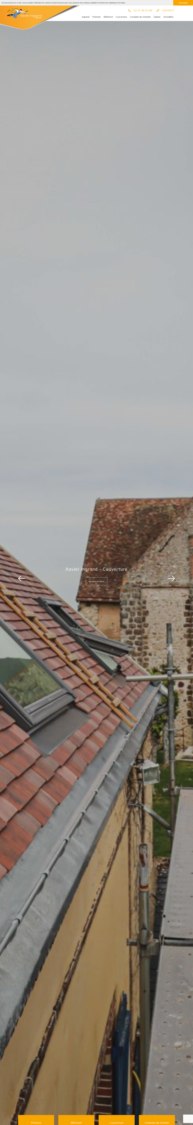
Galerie (157, 16)
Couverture (121, 16)
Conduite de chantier (140, 16)
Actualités (168, 16)
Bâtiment (108, 16)
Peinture (96, 16)
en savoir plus (96, 581)
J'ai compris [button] (183, 3)
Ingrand (85, 16)
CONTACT (168, 10)
